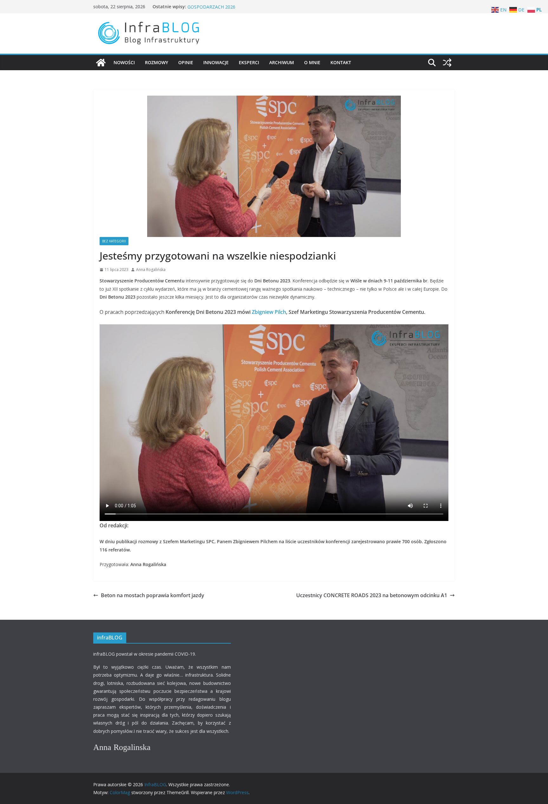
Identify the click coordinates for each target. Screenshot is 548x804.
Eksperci (249, 62)
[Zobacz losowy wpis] (447, 62)
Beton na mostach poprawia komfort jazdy (152, 595)
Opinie (185, 62)
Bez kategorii (114, 241)
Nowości (124, 62)
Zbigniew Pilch (269, 311)
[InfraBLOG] (100, 62)
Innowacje (216, 62)
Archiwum (281, 62)
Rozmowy (156, 62)
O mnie (312, 62)
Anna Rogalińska (151, 269)
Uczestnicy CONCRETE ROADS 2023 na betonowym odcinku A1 (371, 595)
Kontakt (340, 62)
